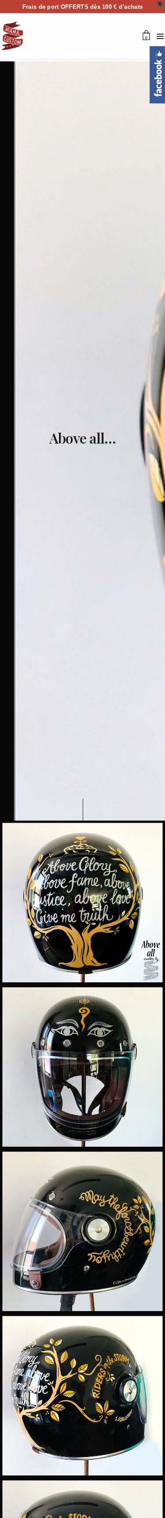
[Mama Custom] (12, 35)
